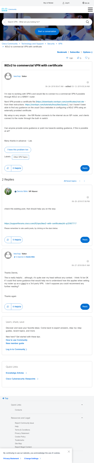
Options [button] (87, 52)
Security (51, 44)
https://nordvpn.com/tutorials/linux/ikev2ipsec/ (46, 105)
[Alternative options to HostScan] (80, 181)
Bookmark (62, 52)
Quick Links (16, 405)
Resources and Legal (20, 418)
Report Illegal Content (23, 447)
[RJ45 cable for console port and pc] (84, 181)
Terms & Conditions (22, 430)
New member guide (15, 343)
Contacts (18, 410)
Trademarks (19, 440)
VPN (60, 44)
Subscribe (75, 52)
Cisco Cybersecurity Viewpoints (21, 379)
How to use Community (16, 340)
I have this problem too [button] (17, 150)
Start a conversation (47, 31)
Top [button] (6, 398)
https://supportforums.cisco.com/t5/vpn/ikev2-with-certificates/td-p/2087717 (40, 224)
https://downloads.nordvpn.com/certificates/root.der (60, 102)
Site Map (18, 444)
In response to (25, 257)
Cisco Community (10, 44)
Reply (85, 168)
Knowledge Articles (15, 373)
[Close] (69, 451)
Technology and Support (32, 44)
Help (16, 426)
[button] (8, 168)
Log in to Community (16, 349)
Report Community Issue (24, 423)
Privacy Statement (11, 458)
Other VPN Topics (20, 157)
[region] (36, 455)
